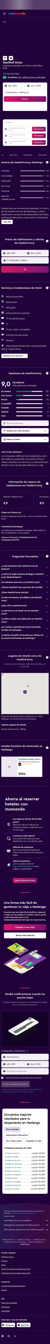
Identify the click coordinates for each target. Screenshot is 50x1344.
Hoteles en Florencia (13, 1164)
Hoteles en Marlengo (36, 1242)
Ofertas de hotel (8, 1239)
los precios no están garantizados (22, 1213)
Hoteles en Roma (12, 1153)
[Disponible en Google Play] (8, 1325)
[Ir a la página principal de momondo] (17, 13)
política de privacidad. (25, 1091)
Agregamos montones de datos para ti (22, 1225)
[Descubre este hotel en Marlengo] (47, 162)
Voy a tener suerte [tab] (14, 1141)
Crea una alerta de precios (23, 866)
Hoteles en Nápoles (13, 1175)
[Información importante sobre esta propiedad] (47, 483)
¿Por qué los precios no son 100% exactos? (24, 1230)
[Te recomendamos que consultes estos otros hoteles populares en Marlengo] (47, 748)
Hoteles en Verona (12, 1171)
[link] (25, 880)
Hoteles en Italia (39, 1239)
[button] (4, 13)
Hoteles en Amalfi (12, 1189)
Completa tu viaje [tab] (33, 1141)
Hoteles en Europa (23, 1239)
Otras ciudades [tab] (12, 1129)
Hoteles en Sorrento (13, 1167)
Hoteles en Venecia (13, 1160)
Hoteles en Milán (11, 1157)
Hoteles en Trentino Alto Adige (15, 1242)
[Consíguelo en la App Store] (24, 1325)
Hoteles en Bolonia (12, 1185)
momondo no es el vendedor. (18, 1220)
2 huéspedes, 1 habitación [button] (17, 92)
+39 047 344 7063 (11, 74)
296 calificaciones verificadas (31, 77)
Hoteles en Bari (11, 1178)
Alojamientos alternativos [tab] (17, 1135)
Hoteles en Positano (13, 1182)
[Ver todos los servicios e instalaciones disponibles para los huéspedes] (47, 288)
